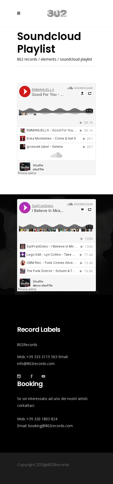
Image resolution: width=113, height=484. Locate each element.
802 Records (27, 59)
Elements (48, 59)
